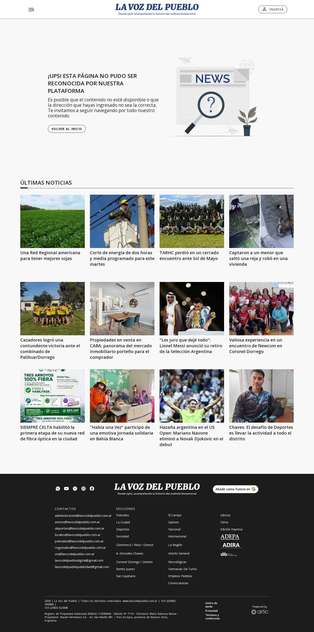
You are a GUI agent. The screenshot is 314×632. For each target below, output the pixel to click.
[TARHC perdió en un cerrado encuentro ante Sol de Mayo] (192, 221)
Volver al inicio (66, 129)
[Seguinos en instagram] (83, 489)
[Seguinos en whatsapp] (58, 489)
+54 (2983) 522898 (56, 608)
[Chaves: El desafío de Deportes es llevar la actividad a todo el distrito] (261, 396)
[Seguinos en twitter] (75, 489)
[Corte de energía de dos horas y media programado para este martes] (122, 221)
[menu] (68, 9)
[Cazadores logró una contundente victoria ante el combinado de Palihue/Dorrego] (52, 308)
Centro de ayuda (211, 604)
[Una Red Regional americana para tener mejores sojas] (52, 221)
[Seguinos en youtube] (66, 489)
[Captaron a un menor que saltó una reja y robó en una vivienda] (261, 221)
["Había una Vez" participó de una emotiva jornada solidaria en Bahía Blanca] (122, 396)
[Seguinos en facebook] (92, 489)
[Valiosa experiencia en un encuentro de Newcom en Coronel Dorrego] (261, 308)
